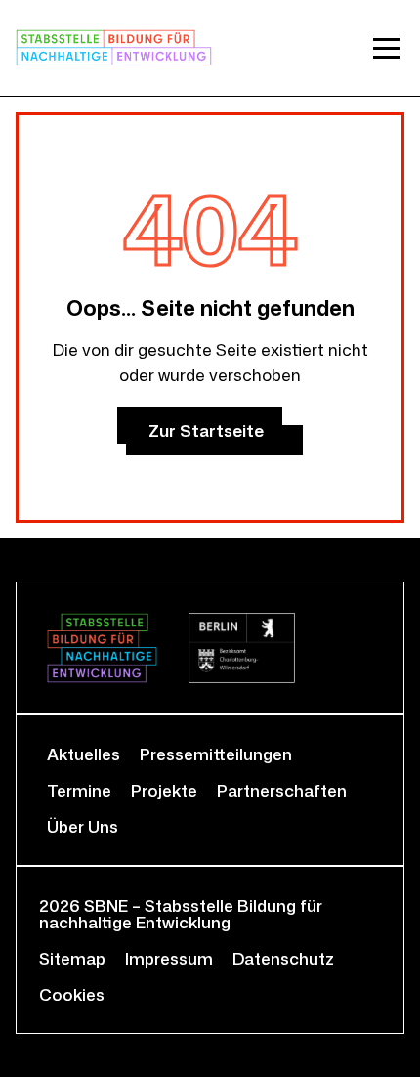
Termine (79, 790)
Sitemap (72, 958)
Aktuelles (83, 754)
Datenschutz (283, 958)
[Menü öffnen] (386, 47)
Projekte (164, 790)
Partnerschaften (282, 790)
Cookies (72, 994)
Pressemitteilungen (216, 754)
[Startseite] (114, 48)
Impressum (169, 958)
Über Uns (82, 826)
